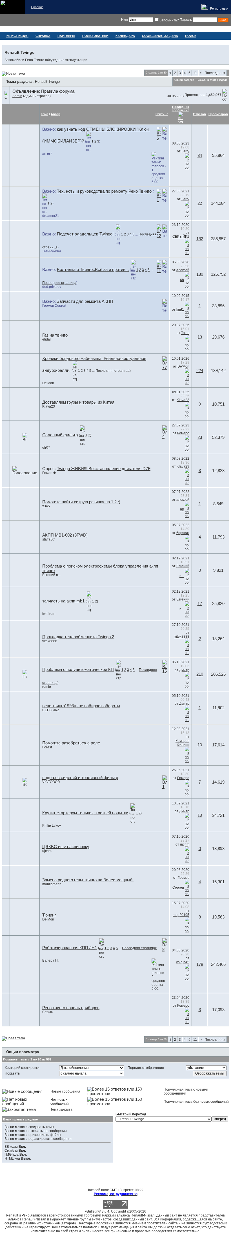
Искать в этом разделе (212, 80)
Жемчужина (51, 251)
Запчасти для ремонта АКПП (85, 301)
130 (199, 274)
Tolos (185, 333)
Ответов (199, 114)
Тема (44, 114)
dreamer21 (50, 216)
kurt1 (180, 310)
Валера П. (50, 960)
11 (195, 73)
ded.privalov (51, 287)
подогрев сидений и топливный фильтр (80, 777)
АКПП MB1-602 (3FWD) (65, 535)
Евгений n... (51, 575)
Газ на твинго (55, 335)
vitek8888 (49, 641)
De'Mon (48, 383)
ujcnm (47, 851)
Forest (47, 747)
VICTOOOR (51, 782)
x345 (46, 506)
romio (46, 687)
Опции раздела (184, 80)
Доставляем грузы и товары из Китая (78, 402)
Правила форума (57, 91)
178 (199, 964)
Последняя (215, 73)
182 (199, 239)
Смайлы (11, 1151)
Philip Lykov (51, 826)
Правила (37, 7)
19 (199, 815)
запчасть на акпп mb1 (63, 601)
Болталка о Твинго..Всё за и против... (93, 269)
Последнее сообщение (180, 108)
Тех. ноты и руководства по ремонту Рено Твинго (104, 191)
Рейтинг (162, 114)
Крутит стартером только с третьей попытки (85, 813)
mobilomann (51, 884)
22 (199, 203)
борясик (182, 533)
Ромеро (183, 433)
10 (199, 745)
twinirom (48, 614)
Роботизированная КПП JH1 (69, 948)
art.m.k (47, 154)
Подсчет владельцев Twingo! (85, 234)
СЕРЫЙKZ (180, 237)
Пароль (186, 20)
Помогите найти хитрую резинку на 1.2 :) (81, 502)
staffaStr (48, 539)
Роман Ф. (49, 473)
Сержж (47, 1012)
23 (199, 437)
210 (199, 674)
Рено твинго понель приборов (70, 1008)
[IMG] (8, 1155)
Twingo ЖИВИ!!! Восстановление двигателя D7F (103, 468)
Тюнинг (49, 915)
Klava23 (48, 406)
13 (199, 337)
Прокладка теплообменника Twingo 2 (78, 637)
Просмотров (218, 114)
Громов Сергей (54, 306)
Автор (55, 114)
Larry (185, 151)
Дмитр (184, 670)
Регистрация (219, 8)
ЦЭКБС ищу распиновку (65, 846)
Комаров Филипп (182, 743)
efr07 (46, 448)
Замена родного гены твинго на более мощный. (88, 880)
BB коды (11, 1147)
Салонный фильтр (60, 435)
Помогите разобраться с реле (71, 743)
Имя (124, 20)
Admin (17, 96)
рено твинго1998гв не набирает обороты (81, 706)
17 (199, 603)
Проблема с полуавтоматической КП (78, 669)
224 (199, 370)
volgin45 (182, 962)
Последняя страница (59, 283)
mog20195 (181, 915)
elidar (46, 339)
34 (199, 155)
